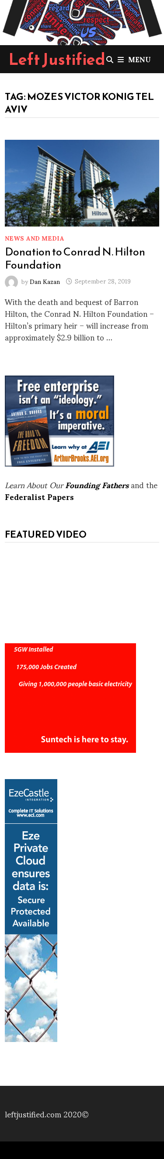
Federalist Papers (39, 496)
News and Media (34, 238)
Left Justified (57, 59)
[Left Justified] (82, 20)
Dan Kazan (45, 281)
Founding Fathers (97, 484)
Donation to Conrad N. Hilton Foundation (75, 258)
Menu (139, 59)
